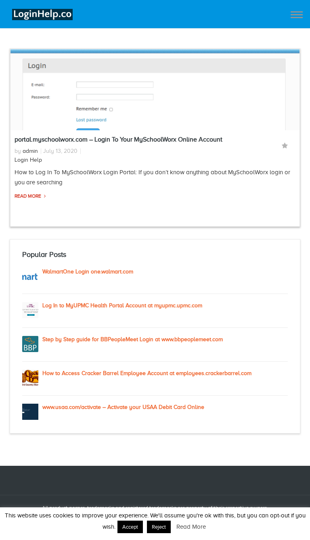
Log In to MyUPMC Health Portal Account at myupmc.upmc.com (122, 305)
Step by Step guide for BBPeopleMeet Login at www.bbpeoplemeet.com (132, 339)
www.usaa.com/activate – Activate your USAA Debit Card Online (123, 407)
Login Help (28, 160)
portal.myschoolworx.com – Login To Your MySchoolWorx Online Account (118, 139)
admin (30, 151)
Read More (28, 196)
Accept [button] (130, 527)
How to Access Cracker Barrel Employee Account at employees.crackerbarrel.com (146, 373)
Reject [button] (159, 527)
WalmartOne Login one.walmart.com (87, 272)
